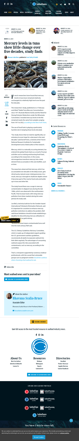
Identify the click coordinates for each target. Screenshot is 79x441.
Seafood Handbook (59, 12)
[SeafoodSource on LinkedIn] (11, 4)
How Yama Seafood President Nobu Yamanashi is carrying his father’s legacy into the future (66, 174)
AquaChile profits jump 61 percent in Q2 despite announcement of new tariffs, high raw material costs (66, 112)
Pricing (16, 12)
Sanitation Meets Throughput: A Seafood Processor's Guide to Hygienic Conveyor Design (66, 150)
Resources (39, 358)
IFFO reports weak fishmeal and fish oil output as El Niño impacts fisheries (66, 52)
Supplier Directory (48, 12)
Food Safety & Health (32, 57)
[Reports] (54, 160)
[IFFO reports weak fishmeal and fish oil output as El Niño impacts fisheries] (53, 48)
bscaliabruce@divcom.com (24, 311)
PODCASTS (60, 168)
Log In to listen (7, 104)
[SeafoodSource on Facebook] (4, 4)
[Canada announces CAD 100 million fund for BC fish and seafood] (56, 31)
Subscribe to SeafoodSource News (17, 279)
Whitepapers (39, 364)
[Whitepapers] (54, 146)
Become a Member (40, 322)
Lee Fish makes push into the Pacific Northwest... (17, 32)
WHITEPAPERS (61, 144)
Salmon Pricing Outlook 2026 (66, 162)
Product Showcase (38, 12)
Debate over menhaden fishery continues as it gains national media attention (66, 66)
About (72, 12)
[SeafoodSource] (39, 4)
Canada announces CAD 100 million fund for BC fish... (66, 31)
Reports (39, 366)
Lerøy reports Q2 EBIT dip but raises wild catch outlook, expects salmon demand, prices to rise (66, 97)
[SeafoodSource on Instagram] (8, 4)
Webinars (39, 361)
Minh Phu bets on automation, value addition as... (40, 31)
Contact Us (16, 366)
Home (5, 12)
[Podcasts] (54, 170)
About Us (15, 358)
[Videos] (54, 185)
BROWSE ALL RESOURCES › (58, 191)
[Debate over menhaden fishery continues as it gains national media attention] (53, 62)
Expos (66, 12)
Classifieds (63, 361)
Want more (8, 220)
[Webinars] (54, 132)
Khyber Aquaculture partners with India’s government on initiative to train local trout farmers (66, 81)
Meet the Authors (16, 361)
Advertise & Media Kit (16, 364)
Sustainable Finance (64, 186)
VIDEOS (59, 183)
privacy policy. (64, 433)
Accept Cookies (39, 437)
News (10, 12)
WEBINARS (60, 131)
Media (22, 12)
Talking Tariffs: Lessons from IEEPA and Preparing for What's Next (66, 136)
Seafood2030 (28, 12)
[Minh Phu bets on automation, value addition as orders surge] (32, 31)
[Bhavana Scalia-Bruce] (6, 57)
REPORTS (60, 159)
